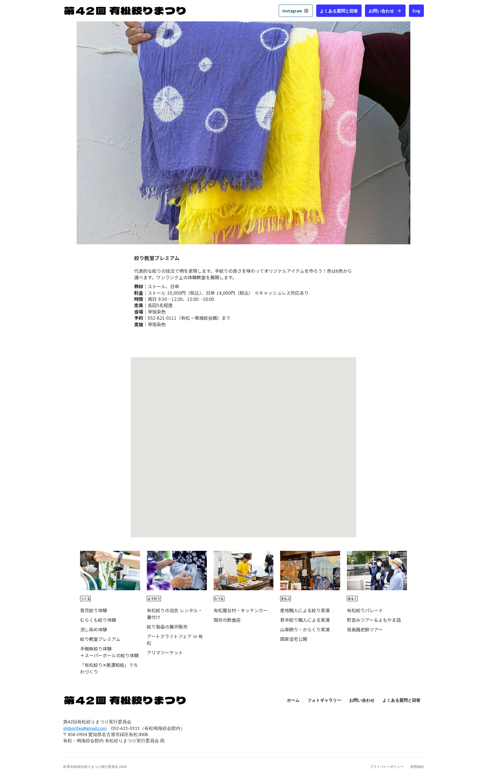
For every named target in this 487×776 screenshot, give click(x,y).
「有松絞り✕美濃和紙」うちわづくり (109, 668)
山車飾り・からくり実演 (305, 629)
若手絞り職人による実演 (305, 619)
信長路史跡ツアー (365, 629)
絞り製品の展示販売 (167, 626)
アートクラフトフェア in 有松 (175, 639)
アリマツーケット (165, 652)
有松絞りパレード (365, 610)
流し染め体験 (93, 629)
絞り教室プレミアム (100, 639)
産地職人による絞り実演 (305, 610)
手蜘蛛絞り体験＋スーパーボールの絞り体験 (109, 652)
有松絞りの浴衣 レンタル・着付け (174, 613)
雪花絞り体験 (93, 610)
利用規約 (417, 766)
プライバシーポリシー (387, 766)
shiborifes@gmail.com (85, 728)
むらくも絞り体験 (98, 619)
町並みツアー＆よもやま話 (374, 619)
